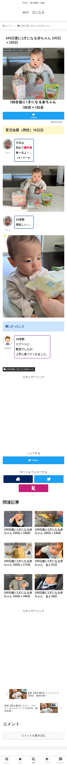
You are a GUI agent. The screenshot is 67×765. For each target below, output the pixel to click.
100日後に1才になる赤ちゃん (20, 369)
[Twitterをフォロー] (49, 479)
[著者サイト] (18, 479)
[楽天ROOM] (33, 488)
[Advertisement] (33, 413)
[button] (60, 466)
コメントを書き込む (33, 735)
